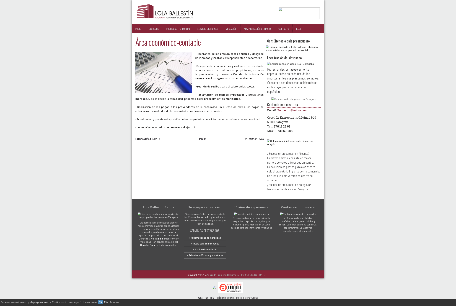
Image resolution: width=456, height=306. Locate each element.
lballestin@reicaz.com (292, 110)
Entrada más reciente (147, 138)
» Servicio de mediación (205, 249)
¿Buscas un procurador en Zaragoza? (289, 185)
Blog (299, 28)
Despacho (154, 28)
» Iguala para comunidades (205, 243)
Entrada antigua (254, 138)
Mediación (231, 28)
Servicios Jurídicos (207, 28)
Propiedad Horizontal (178, 28)
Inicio (138, 28)
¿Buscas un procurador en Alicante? (288, 153)
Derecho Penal (147, 245)
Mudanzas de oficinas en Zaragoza (287, 189)
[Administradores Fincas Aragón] (294, 144)
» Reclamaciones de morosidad (205, 237)
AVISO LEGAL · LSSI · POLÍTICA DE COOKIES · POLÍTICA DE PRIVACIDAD (228, 298)
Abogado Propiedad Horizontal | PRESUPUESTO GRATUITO (238, 274)
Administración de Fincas (257, 28)
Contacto (283, 28)
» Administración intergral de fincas (205, 255)
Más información (111, 302)
